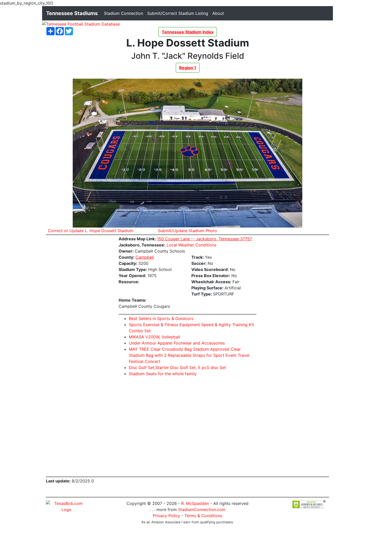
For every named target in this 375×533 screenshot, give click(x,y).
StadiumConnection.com (202, 509)
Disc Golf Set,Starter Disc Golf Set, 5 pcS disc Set (177, 367)
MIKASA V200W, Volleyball (154, 336)
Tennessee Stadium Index (188, 31)
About (219, 13)
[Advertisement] (78, 316)
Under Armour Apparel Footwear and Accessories (177, 343)
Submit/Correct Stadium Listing (178, 13)
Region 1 (187, 67)
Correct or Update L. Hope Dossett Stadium (90, 230)
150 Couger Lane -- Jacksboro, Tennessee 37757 (204, 238)
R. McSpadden (195, 503)
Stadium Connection (124, 13)
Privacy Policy (166, 515)
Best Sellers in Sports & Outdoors (161, 318)
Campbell (144, 257)
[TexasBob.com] (66, 505)
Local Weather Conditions (191, 244)
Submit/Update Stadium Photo (187, 230)
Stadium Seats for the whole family (163, 373)
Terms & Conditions (203, 515)
